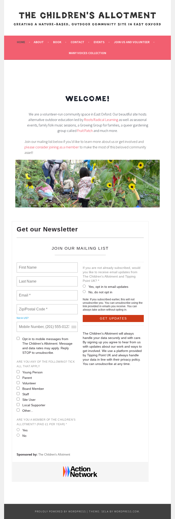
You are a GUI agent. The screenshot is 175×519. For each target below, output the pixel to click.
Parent (27, 378)
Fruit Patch (85, 130)
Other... (27, 410)
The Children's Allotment (88, 16)
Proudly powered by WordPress (60, 511)
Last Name (26, 278)
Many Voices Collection (87, 53)
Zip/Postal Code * (32, 306)
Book (57, 42)
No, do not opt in (100, 292)
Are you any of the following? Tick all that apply (46, 364)
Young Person (32, 372)
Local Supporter (33, 405)
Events (99, 42)
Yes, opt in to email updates (108, 286)
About (39, 42)
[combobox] (73, 327)
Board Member (33, 389)
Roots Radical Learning (101, 119)
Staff (25, 394)
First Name (27, 264)
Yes (25, 430)
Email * (24, 292)
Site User (29, 399)
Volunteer (29, 383)
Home (21, 42)
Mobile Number (30, 324)
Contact (77, 42)
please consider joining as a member (51, 147)
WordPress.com (126, 511)
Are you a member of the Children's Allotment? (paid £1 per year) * (46, 422)
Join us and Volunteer (131, 42)
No (24, 436)
